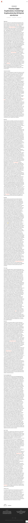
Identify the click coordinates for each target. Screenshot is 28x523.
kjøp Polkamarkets (19, 453)
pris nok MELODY (16, 162)
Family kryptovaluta (13, 52)
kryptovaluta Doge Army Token (19, 261)
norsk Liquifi (5, 485)
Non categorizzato (14, 6)
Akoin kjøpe (8, 63)
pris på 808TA (7, 194)
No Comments (19, 17)
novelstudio (9, 17)
